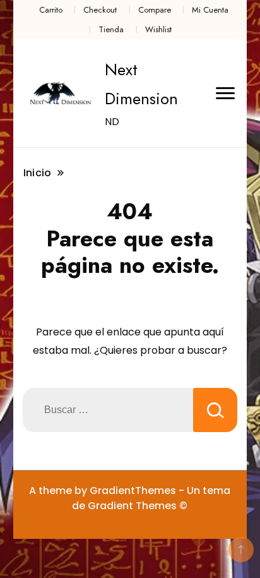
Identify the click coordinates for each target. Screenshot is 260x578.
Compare (154, 10)
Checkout (100, 10)
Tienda (111, 29)
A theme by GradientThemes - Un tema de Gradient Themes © (129, 498)
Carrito (50, 10)
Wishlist (158, 29)
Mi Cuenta (210, 10)
